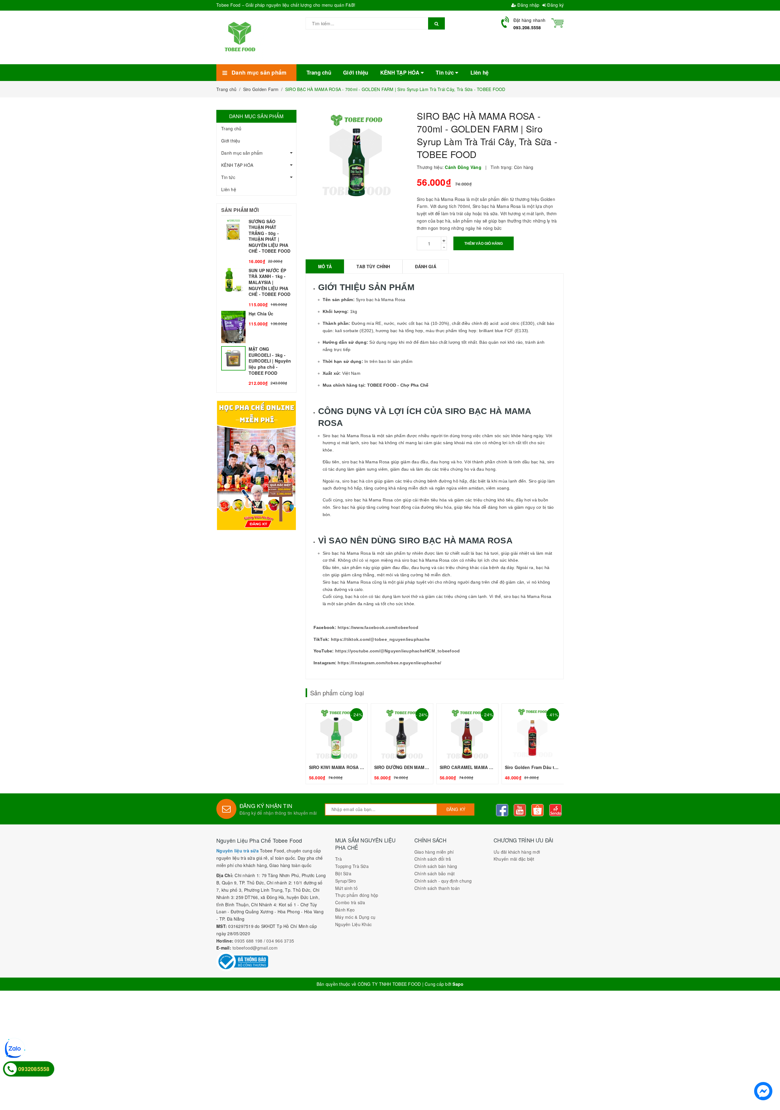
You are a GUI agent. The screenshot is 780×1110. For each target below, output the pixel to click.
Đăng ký (555, 5)
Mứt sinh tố (346, 888)
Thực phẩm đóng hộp (356, 895)
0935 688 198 (248, 941)
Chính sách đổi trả (432, 859)
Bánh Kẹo (345, 910)
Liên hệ (228, 189)
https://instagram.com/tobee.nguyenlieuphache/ (389, 662)
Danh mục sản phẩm (242, 153)
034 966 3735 (280, 941)
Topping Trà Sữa (352, 866)
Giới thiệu (230, 141)
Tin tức (228, 177)
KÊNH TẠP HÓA (237, 165)
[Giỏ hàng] (557, 22)
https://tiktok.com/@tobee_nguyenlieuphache (380, 639)
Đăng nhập (528, 5)
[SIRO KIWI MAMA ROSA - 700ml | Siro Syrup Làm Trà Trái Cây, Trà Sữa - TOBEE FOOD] (337, 744)
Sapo (457, 984)
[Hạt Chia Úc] (256, 327)
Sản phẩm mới (240, 209)
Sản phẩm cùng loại (337, 692)
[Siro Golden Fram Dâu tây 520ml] (533, 744)
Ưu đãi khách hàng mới (517, 852)
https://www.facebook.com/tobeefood (378, 627)
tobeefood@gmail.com (255, 948)
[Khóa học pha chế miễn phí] (256, 465)
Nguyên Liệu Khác (353, 924)
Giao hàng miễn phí (434, 852)
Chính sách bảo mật (434, 873)
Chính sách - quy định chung (443, 881)
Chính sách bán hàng (435, 866)
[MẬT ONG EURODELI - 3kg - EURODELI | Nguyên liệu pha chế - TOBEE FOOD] (256, 366)
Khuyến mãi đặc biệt (514, 859)
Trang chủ (231, 128)
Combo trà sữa (350, 902)
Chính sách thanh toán (437, 888)
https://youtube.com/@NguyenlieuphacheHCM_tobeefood (397, 650)
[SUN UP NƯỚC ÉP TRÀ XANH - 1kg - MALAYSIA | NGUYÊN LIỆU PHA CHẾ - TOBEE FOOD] (256, 288)
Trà (338, 859)
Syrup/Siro (345, 881)
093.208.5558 (527, 27)
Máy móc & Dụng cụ (355, 917)
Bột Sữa (343, 873)
